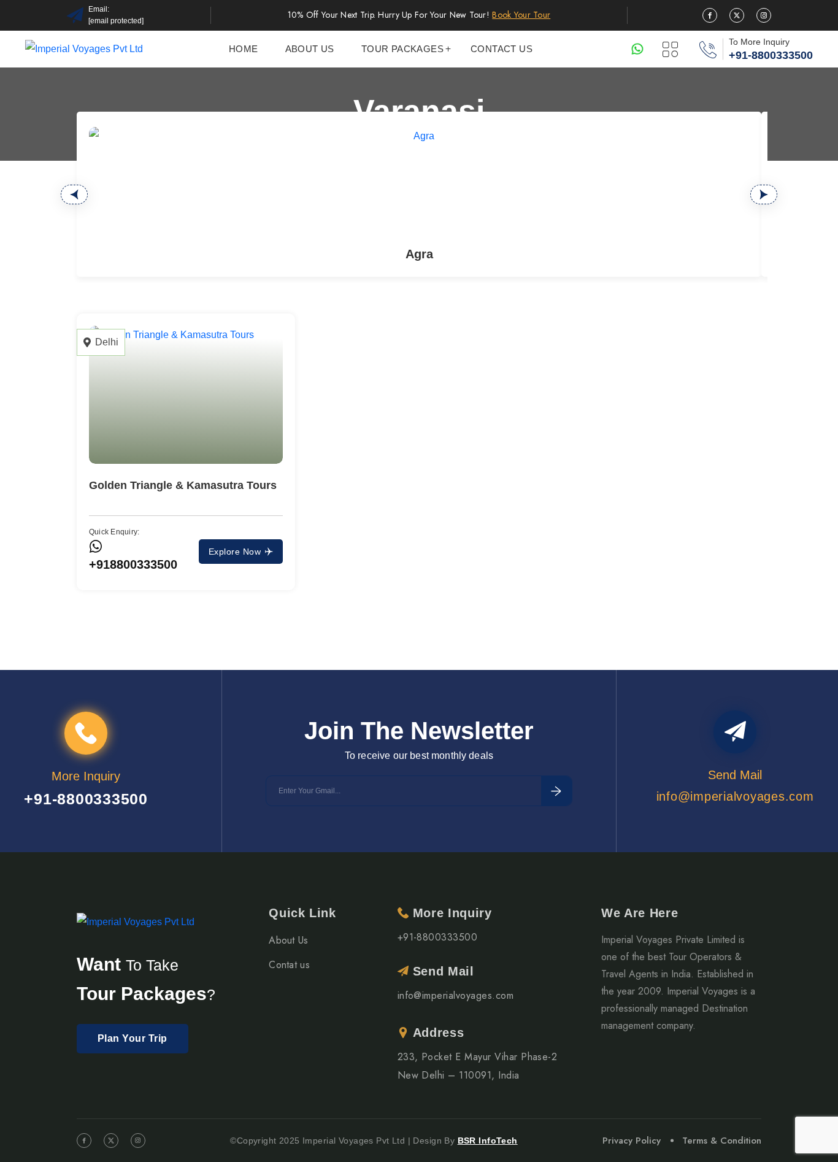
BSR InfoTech (488, 1140)
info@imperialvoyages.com (456, 995)
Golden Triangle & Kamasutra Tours (183, 485)
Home (243, 49)
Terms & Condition (721, 1140)
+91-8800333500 (771, 55)
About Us (289, 940)
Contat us (289, 965)
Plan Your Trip (132, 1038)
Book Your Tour (521, 15)
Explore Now (235, 551)
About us (309, 49)
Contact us (501, 49)
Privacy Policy (631, 1140)
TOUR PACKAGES (402, 49)
